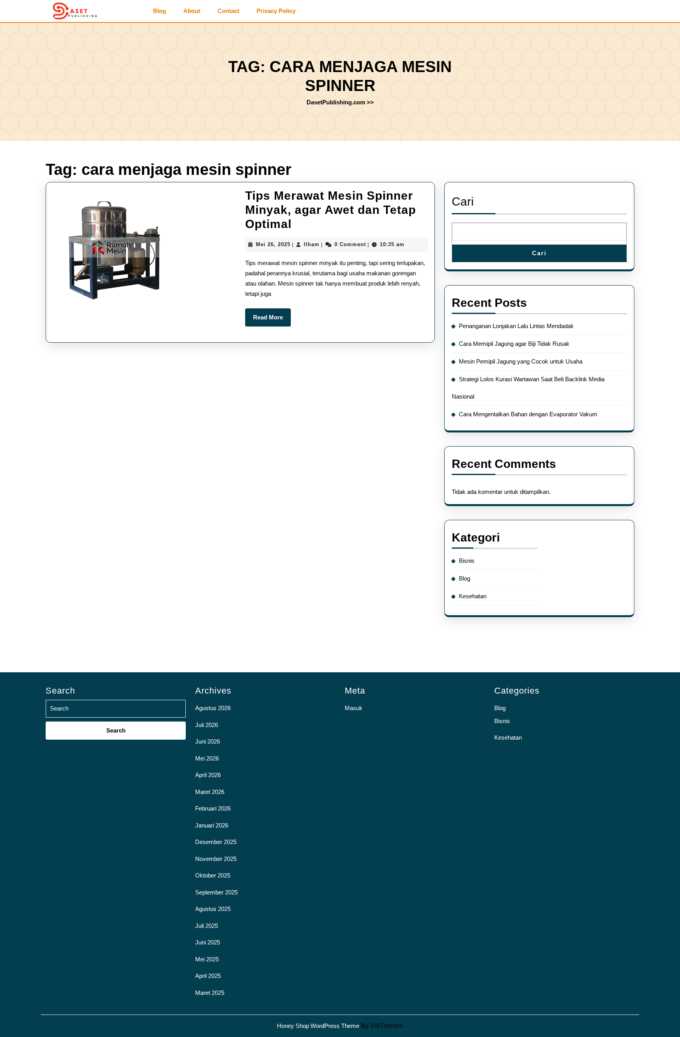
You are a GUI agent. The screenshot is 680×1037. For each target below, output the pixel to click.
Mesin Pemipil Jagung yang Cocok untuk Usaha (520, 361)
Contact (228, 11)
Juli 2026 (206, 725)
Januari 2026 (211, 825)
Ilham (312, 244)
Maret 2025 (209, 992)
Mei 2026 (207, 758)
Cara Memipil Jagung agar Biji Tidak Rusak (514, 343)
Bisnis (467, 560)
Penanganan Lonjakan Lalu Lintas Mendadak (516, 326)
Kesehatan (472, 596)
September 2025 (216, 892)
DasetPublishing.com (336, 102)
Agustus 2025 (213, 908)
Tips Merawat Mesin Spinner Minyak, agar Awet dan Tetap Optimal (330, 209)
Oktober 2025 (212, 875)
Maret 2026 (209, 791)
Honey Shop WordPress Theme (318, 1025)
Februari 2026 (213, 808)
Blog (159, 11)
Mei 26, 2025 (273, 244)
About (191, 11)
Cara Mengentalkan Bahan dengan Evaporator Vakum (528, 414)
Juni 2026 (207, 741)
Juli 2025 (206, 925)
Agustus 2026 (213, 708)
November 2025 (216, 858)
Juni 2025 (207, 942)
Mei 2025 (207, 959)
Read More (272, 320)
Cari (463, 201)
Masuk (353, 708)
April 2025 (208, 975)
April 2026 (208, 775)
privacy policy (276, 11)
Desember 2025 (216, 842)
